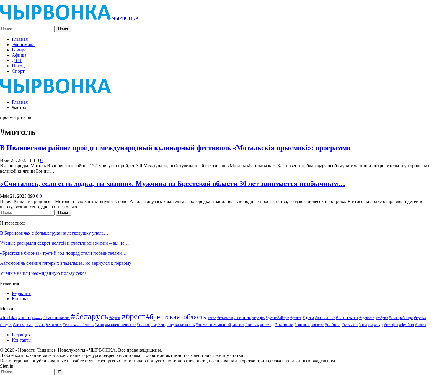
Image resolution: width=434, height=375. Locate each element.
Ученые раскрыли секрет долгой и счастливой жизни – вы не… (64, 243)
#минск (54, 324)
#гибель (242, 317)
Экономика (23, 44)
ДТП (17, 60)
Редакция (21, 293)
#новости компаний (213, 324)
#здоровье (366, 318)
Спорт (18, 71)
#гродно (258, 318)
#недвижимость (181, 324)
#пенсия (238, 325)
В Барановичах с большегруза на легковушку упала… (54, 233)
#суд (378, 324)
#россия (350, 324)
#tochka (8, 317)
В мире (19, 49)
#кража (420, 318)
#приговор (302, 325)
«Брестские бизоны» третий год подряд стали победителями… (63, 253)
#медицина (35, 325)
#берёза (114, 318)
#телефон (391, 325)
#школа (420, 325)
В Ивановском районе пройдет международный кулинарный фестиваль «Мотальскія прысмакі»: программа (175, 148)
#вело (212, 318)
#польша (284, 324)
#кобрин (382, 318)
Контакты (22, 298)
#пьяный (317, 325)
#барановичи (56, 317)
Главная (20, 39)
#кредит (6, 325)
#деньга (295, 318)
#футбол (406, 324)
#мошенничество (120, 324)
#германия (225, 318)
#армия (37, 318)
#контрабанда (401, 317)
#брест (133, 316)
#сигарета (366, 325)
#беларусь (89, 316)
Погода (19, 65)
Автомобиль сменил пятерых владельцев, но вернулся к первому (65, 263)
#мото (99, 325)
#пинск (252, 324)
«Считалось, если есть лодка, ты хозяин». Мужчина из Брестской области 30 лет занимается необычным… (172, 183)
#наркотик (158, 325)
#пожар (266, 324)
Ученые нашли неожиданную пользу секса (43, 273)
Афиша (19, 55)
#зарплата (347, 317)
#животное (325, 318)
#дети (308, 317)
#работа (332, 324)
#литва (19, 324)
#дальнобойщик (277, 318)
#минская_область (78, 324)
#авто (24, 317)
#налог (143, 324)
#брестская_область (176, 317)
